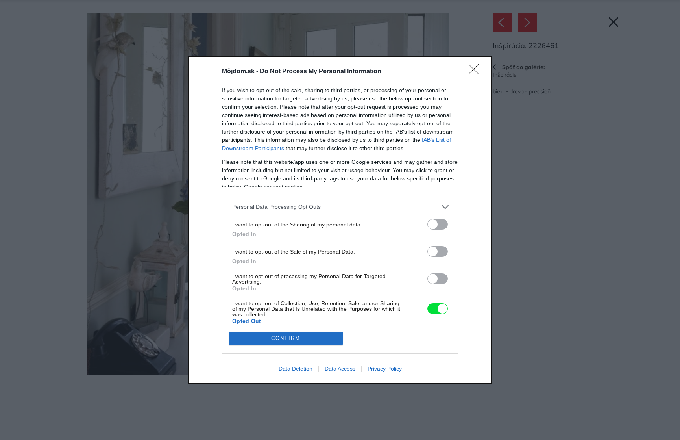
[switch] (437, 224)
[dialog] (340, 220)
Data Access (340, 369)
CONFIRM (285, 338)
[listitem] (340, 207)
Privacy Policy (385, 369)
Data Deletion (295, 369)
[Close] (476, 71)
